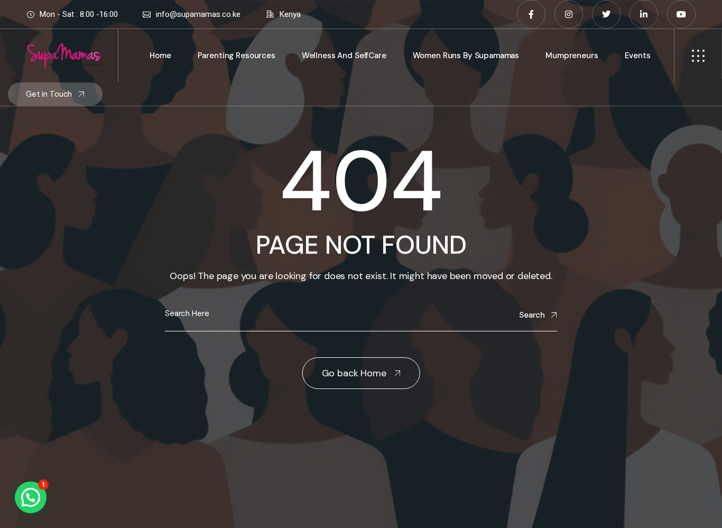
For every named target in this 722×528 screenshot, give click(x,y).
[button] (31, 497)
